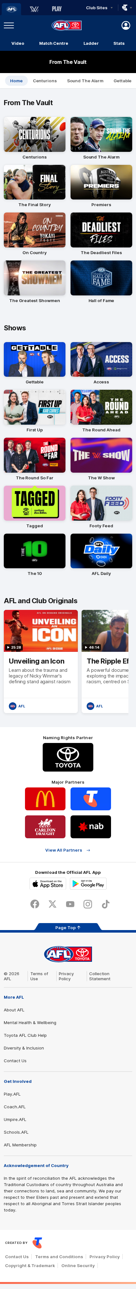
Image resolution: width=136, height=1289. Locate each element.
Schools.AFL (16, 1132)
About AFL (14, 1009)
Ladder (91, 43)
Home (16, 80)
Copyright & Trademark (30, 1265)
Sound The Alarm (85, 80)
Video (17, 43)
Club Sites (96, 7)
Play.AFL (12, 1094)
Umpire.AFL (15, 1119)
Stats (119, 43)
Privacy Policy (66, 976)
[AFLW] (34, 9)
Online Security (78, 1265)
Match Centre (53, 43)
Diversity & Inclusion (24, 1047)
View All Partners (63, 850)
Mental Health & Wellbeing (30, 1022)
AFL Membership (20, 1144)
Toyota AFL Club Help (25, 1035)
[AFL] (11, 9)
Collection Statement (99, 976)
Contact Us (15, 1060)
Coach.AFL (15, 1106)
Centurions (45, 80)
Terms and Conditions (59, 1256)
